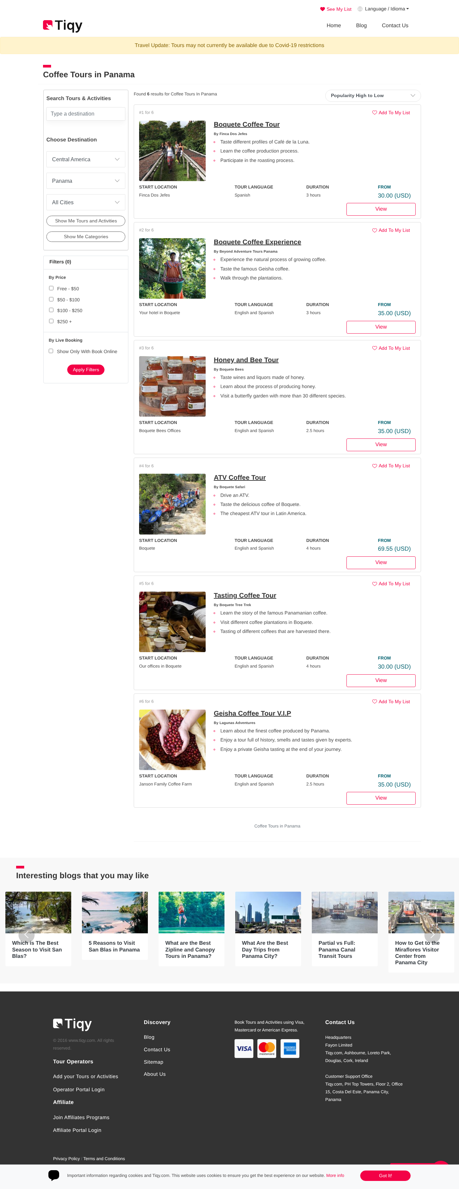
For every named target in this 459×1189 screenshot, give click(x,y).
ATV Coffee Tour (240, 477)
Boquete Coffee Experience (257, 242)
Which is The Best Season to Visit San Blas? (37, 949)
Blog (361, 26)
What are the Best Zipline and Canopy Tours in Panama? (190, 949)
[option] (38, 929)
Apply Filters (86, 369)
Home (334, 26)
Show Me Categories (86, 236)
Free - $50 (68, 288)
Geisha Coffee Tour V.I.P (252, 713)
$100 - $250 (69, 310)
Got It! (385, 1175)
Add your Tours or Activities (85, 1076)
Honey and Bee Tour (246, 360)
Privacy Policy (66, 1158)
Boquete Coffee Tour (247, 124)
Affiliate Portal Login (77, 1130)
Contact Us (395, 26)
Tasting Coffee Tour (245, 595)
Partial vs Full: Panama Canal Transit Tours (337, 949)
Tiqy (62, 26)
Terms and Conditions (104, 1158)
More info (335, 1175)
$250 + (64, 321)
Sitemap (153, 1062)
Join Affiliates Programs (81, 1117)
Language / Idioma (385, 9)
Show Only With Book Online (87, 351)
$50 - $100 (68, 299)
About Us (155, 1074)
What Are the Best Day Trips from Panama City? (265, 949)
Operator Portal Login (79, 1090)
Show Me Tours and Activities (86, 220)
